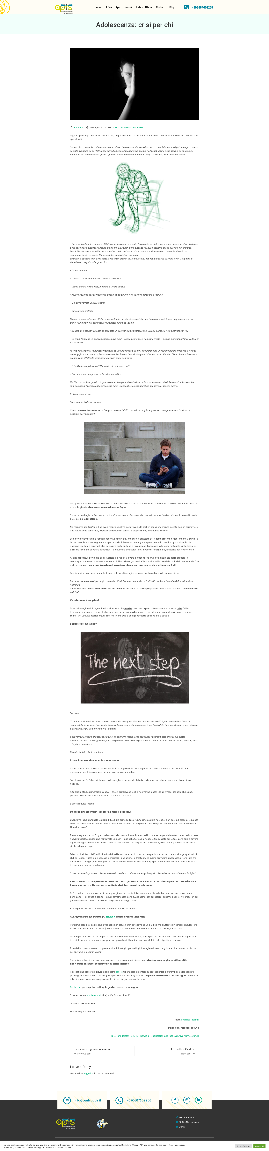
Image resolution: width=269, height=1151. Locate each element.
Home (98, 7)
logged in (88, 1073)
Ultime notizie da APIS (131, 127)
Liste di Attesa (144, 7)
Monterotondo (94, 995)
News (116, 127)
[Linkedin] (198, 1100)
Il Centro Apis (112, 7)
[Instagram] (186, 1100)
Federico (78, 127)
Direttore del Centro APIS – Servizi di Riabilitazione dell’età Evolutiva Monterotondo (155, 1036)
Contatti (160, 7)
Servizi (128, 7)
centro (119, 972)
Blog (171, 7)
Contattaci (76, 987)
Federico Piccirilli (190, 1019)
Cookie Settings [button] (243, 1146)
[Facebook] (174, 1100)
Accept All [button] (259, 1146)
